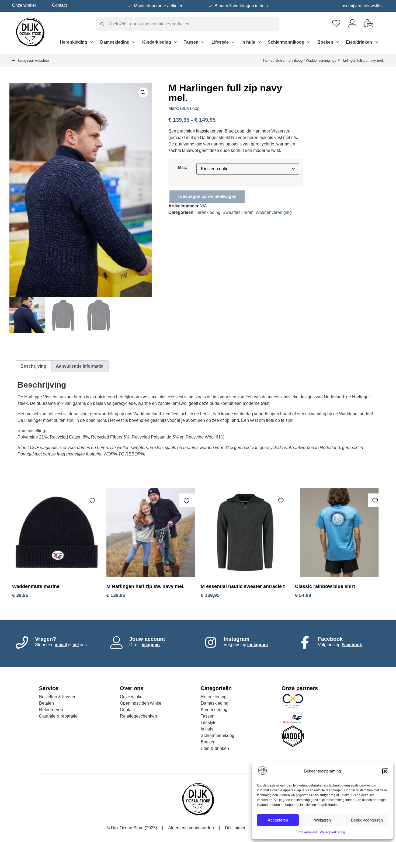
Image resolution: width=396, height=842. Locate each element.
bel (75, 644)
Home (267, 60)
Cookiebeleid (307, 832)
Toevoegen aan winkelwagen (207, 196)
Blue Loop (190, 108)
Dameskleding (115, 42)
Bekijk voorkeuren (367, 820)
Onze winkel (24, 5)
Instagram (257, 644)
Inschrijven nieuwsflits (362, 6)
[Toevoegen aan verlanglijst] (93, 500)
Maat (182, 167)
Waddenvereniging (320, 60)
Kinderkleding (156, 42)
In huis (248, 42)
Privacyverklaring (332, 832)
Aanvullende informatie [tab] (79, 366)
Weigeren (322, 820)
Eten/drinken (359, 42)
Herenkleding (73, 42)
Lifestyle (220, 42)
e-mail (61, 644)
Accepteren (278, 820)
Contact (59, 5)
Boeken (325, 42)
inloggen (151, 644)
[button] (385, 771)
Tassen (191, 42)
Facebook (352, 644)
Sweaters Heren (238, 212)
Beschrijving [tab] (33, 366)
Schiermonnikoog (286, 42)
